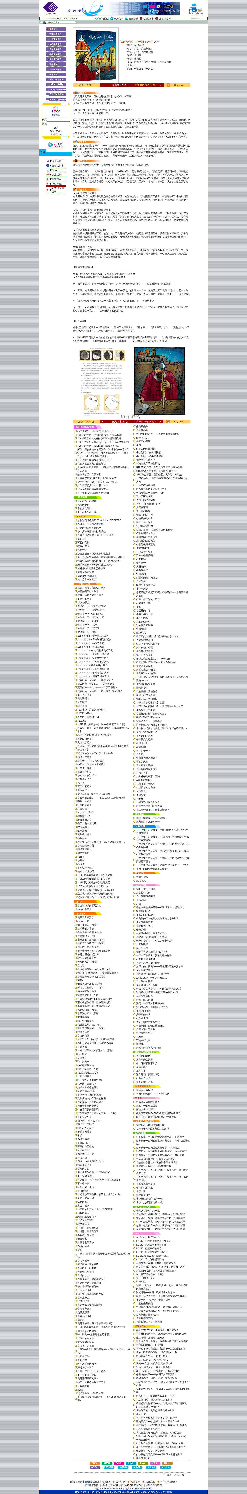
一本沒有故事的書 (145, 485)
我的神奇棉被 (143, 603)
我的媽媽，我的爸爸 (146, 691)
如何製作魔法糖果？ (146, 757)
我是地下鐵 (142, 1018)
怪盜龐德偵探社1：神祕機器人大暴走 (155, 1158)
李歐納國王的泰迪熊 (146, 536)
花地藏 (139, 1036)
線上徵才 (56, 161)
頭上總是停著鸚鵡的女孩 (90, 1293)
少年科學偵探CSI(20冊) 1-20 (92, 485)
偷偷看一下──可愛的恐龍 (90, 617)
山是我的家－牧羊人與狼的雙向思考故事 (157, 918)
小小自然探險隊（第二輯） (150, 1202)
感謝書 (81, 782)
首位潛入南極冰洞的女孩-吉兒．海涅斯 (156, 1417)
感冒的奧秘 (83, 504)
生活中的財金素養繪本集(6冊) (152, 868)
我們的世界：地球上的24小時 (151, 951)
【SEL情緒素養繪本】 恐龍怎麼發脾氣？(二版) (101, 1327)
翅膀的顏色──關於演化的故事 (152, 1007)
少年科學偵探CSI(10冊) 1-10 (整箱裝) (97, 478)
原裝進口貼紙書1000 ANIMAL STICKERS (99, 520)
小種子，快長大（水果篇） (91, 764)
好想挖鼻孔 (142, 772)
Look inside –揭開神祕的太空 (92, 657)
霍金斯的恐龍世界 (86, 958)
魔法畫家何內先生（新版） (150, 1274)
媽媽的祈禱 (83, 1246)
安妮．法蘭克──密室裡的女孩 (152, 1359)
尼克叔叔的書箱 (144, 970)
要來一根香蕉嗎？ (145, 555)
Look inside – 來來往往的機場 (93, 654)
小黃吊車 (82, 838)
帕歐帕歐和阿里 (144, 1187)
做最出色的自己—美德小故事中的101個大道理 (160, 1225)
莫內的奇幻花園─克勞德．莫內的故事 (156, 1263)
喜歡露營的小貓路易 (146, 673)
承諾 (79, 1135)
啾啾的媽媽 (142, 761)
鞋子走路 (82, 705)
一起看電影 (83, 1356)
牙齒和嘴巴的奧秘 (86, 501)
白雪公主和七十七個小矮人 (91, 1371)
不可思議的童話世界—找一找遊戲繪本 (156, 662)
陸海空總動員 (84, 849)
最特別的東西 (143, 1055)
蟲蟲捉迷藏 (83, 1139)
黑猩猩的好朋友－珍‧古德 (149, 1344)
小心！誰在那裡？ (86, 775)
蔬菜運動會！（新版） (89, 994)
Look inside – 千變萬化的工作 (93, 635)
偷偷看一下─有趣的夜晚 (90, 613)
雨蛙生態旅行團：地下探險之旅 (93, 1172)
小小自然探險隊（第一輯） (150, 1198)
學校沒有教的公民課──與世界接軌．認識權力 (160, 907)
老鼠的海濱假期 (144, 999)
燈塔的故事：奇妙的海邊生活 (151, 977)
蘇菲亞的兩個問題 (145, 448)
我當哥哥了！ (84, 1164)
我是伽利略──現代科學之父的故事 (154, 1399)
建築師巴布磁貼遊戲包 (89, 527)
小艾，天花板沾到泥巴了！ (91, 1382)
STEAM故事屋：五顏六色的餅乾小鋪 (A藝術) (159, 467)
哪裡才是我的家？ (86, 1363)
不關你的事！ (84, 598)
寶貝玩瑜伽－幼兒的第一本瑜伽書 (95, 753)
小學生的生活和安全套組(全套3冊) (95, 430)
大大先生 (141, 581)
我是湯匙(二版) (85, 1220)
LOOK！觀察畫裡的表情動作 (151, 1244)
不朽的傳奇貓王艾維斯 (148, 1428)
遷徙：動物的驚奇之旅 (148, 1021)
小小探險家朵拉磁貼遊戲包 (91, 531)
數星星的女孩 (143, 911)
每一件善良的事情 (145, 896)
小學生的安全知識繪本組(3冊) (93, 492)
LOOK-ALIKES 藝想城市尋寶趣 (152, 1255)
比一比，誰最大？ (86, 1083)
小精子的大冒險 (85, 928)
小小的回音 (142, 617)
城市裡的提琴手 (85, 1338)
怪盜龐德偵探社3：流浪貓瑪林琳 (153, 1166)
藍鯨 (79, 1249)
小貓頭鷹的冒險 (85, 1065)
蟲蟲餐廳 (141, 746)
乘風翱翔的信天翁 (145, 540)
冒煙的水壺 (83, 1275)
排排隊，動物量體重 (88, 1231)
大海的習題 (142, 876)
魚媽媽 (81, 1389)
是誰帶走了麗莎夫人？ (148, 1314)
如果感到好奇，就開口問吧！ (151, 933)
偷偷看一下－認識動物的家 (91, 606)
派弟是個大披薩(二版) (147, 1074)
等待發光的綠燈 (144, 739)
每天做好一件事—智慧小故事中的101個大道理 (160, 1214)
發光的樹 (141, 929)
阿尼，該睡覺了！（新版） (91, 987)
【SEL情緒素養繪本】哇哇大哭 (93, 882)
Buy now (179, 85)
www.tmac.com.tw (66, 18)
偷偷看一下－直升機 (88, 620)
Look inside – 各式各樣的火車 (93, 672)
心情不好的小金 (144, 518)
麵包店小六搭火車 (145, 459)
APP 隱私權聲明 (168, 1481)
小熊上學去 (83, 1297)
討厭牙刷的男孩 (85, 1242)
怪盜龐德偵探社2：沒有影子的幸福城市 (157, 1162)
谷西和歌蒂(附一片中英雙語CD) (153, 1093)
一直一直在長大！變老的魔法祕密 (154, 955)
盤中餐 (139, 1044)
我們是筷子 (142, 559)
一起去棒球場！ (144, 551)
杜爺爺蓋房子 (143, 1078)
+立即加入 (56, 134)
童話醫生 (141, 791)
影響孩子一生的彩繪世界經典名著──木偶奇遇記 (161, 1151)
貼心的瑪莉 (83, 1212)
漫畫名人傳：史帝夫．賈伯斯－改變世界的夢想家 (162, 1341)
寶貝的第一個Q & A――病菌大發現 (95, 683)
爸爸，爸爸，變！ (86, 1198)
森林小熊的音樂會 (145, 500)
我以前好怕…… (85, 1301)
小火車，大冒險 (85, 1345)
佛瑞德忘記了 (84, 1308)
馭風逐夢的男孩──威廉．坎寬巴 (153, 1355)
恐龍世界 (82, 549)
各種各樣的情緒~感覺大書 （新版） (96, 1050)
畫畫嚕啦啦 (83, 1017)
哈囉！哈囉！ (84, 1131)
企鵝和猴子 (142, 1067)
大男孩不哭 (142, 507)
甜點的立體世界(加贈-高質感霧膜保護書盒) (158, 1113)
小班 (138, 606)
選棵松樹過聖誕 (85, 1341)
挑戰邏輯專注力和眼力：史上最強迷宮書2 (99, 560)
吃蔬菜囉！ (83, 827)
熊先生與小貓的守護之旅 (149, 805)
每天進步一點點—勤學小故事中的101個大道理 (160, 1217)
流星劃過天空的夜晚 (88, 1264)
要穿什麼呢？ (84, 786)
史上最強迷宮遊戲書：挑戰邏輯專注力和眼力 (101, 557)
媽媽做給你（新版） (88, 1009)
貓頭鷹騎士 (142, 628)
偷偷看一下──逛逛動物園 (90, 609)
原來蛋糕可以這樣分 (146, 768)
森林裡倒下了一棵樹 (146, 984)
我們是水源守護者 (145, 959)
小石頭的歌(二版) (145, 914)
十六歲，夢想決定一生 (148, 1210)
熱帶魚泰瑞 (83, 1312)
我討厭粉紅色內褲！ (146, 787)
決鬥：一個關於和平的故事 (150, 1003)
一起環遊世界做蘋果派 (148, 802)
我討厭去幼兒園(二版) (88, 1024)
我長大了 (82, 720)
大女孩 (139, 754)
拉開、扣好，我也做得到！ (91, 587)
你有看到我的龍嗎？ (88, 1105)
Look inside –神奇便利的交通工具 (95, 650)
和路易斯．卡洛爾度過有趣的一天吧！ (156, 1395)
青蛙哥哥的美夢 (144, 765)
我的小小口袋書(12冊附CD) (91, 709)
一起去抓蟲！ (84, 1076)
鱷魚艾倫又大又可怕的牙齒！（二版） (97, 1113)
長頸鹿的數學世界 (145, 684)
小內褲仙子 (83, 1260)
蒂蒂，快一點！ (144, 522)
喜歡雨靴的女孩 (85, 1235)
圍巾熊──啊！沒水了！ (89, 1120)
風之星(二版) (143, 892)
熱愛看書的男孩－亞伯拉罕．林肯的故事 (157, 1330)
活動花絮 (56, 183)
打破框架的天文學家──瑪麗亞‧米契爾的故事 (159, 1454)
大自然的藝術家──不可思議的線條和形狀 (158, 433)
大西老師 (141, 566)
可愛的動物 (83, 542)
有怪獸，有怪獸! (144, 1090)
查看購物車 (165, 18)
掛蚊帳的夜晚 (143, 1010)
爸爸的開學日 (143, 548)
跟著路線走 (83, 1142)
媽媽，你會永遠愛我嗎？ (90, 1161)
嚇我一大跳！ (84, 801)
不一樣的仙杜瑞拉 (86, 1374)
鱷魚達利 (141, 573)
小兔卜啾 (82, 1046)
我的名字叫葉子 (85, 1127)
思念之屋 (82, 1360)
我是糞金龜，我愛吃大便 (90, 1393)
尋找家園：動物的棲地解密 (150, 1025)
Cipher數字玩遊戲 (86, 575)
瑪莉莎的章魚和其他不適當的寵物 (95, 1043)
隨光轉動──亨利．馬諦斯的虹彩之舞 (155, 1292)
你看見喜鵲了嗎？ (145, 1318)
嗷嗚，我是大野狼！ (146, 695)
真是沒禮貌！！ (85, 738)
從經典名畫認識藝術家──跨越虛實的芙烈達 (159, 1310)
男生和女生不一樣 (86, 512)
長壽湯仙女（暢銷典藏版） (91, 1279)
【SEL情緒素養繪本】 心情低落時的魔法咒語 (159, 706)
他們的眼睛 (142, 944)
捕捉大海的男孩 (144, 1032)
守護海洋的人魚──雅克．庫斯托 (153, 1367)
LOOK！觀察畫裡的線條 (149, 1248)
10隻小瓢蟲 (83, 602)
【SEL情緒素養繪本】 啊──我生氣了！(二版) (101, 724)
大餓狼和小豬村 (85, 1271)
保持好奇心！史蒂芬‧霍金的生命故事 (155, 1410)
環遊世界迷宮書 (85, 572)
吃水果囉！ (83, 830)
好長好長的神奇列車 (88, 591)
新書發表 (56, 179)
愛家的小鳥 (142, 430)
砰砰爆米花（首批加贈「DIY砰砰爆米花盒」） (101, 841)
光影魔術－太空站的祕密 (90, 1102)
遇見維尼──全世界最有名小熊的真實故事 (99, 1179)
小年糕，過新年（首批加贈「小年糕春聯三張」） (162, 728)
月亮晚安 (82, 702)
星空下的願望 (143, 441)
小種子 (81, 860)
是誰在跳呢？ (84, 771)
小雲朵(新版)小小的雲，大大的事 (94, 998)
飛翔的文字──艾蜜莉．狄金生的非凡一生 (158, 1421)
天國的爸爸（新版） (88, 961)
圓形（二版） (143, 437)
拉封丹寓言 (83, 1031)
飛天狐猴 (82, 1238)
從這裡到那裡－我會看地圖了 (151, 713)
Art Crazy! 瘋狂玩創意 (148, 1237)
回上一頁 (171, 1474)
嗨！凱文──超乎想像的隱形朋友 (94, 1334)
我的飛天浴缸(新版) (87, 1072)
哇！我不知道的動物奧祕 (90, 1079)
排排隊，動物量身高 (88, 1227)
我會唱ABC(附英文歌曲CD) (150, 1124)
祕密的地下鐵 (143, 1458)
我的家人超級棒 (144, 625)
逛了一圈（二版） (145, 1277)
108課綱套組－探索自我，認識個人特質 (98, 445)
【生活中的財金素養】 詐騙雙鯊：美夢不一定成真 (162, 865)
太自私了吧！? (85, 742)
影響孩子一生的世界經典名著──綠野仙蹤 (158, 1147)
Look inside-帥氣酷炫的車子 (92, 665)
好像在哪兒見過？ (145, 533)
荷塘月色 (82, 1157)
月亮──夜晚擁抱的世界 (148, 503)
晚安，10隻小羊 (85, 871)
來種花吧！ (83, 790)
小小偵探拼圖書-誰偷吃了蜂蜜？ (94, 735)
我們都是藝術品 (144, 1303)
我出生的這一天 (144, 514)
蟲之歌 (81, 965)
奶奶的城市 (83, 1201)
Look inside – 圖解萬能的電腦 (93, 676)
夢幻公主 (82, 538)
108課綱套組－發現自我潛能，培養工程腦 (99, 434)
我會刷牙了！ (84, 779)
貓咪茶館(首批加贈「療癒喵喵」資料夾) (157, 636)
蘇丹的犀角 (142, 947)
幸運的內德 (83, 1035)
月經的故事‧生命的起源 (148, 962)
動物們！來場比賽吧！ (148, 643)
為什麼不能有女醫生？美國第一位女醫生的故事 (161, 1348)
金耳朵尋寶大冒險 (145, 1183)
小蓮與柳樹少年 (144, 614)
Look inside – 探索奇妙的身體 (93, 661)
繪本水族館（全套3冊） (89, 474)
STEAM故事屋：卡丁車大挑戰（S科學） (157, 470)
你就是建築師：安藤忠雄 (149, 1321)
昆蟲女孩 (141, 1414)
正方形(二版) (84, 1316)
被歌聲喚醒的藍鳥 (145, 544)
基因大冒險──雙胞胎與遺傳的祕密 (154, 529)
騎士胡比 (82, 1054)
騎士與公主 (83, 1061)
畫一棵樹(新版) (85, 1175)
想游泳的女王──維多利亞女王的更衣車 (156, 1374)
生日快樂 (141, 794)
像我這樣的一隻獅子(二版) (150, 492)
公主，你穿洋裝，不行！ (149, 599)
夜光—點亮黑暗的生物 (148, 717)
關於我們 (118, 18)
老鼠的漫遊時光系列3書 (148, 1047)
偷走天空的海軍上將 (146, 732)
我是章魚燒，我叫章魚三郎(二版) (94, 1323)
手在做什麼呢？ (85, 867)
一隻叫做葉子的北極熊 (148, 463)
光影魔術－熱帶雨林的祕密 (91, 1098)
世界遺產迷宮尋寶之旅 (89, 1282)
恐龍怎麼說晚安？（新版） (91, 943)
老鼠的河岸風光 (144, 995)
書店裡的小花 (143, 610)
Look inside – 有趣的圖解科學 (93, 668)
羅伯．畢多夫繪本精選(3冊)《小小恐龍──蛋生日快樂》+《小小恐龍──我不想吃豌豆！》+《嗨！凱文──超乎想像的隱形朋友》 (103, 453)
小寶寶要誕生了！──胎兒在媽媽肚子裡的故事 (101, 797)
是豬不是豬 (142, 426)
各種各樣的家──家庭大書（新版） (95, 969)
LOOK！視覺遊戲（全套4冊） (93, 886)
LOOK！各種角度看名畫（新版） (153, 1240)
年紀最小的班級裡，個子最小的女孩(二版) (99, 1194)
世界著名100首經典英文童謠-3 (152, 1128)
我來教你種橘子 (85, 713)
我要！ (81, 856)
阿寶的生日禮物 (85, 1146)
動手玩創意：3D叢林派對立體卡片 (95, 564)
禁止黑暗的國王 (144, 496)
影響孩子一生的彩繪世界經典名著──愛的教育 (160, 1154)
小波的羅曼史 (84, 909)
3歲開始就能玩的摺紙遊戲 (91, 568)
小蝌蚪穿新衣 (84, 1116)
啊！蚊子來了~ (144, 750)
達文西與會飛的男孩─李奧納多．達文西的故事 (160, 1266)
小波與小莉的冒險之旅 (89, 905)
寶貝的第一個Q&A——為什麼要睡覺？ (97, 687)
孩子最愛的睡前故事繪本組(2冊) (94, 459)
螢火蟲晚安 (83, 1150)
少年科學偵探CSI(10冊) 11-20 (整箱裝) (97, 481)
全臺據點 (133, 18)
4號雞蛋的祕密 (144, 780)
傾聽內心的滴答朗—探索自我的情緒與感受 (158, 988)
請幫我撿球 (142, 687)
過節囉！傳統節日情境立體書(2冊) (95, 893)
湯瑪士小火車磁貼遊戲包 (90, 524)
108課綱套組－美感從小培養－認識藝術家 (99, 438)
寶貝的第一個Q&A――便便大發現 (95, 679)
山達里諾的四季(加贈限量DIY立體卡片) (156, 1116)
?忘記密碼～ (56, 131)
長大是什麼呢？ (85, 812)
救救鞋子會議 (143, 1194)
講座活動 (56, 174)
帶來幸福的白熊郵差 (88, 1286)
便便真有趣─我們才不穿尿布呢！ (94, 793)
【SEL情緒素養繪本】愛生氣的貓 (94, 875)
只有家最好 (83, 1385)
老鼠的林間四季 (144, 981)
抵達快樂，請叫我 (145, 1029)
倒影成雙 (141, 1281)
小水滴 (81, 864)
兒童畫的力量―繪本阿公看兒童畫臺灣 (156, 1270)
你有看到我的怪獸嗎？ (89, 1109)
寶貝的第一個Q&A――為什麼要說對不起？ (99, 691)
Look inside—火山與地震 (90, 646)
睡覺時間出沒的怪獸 (146, 577)
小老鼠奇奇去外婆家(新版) (91, 976)
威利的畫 (141, 1070)
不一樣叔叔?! (84, 1183)
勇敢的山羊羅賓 (144, 922)
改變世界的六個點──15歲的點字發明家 (157, 1378)
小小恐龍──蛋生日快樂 (148, 452)
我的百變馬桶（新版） (89, 1068)
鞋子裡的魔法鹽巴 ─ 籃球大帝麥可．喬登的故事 (161, 1333)
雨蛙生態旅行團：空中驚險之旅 (93, 1002)
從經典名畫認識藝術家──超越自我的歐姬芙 (159, 1307)
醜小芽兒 (141, 632)
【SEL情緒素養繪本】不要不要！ (94, 878)
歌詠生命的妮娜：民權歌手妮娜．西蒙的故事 (159, 1443)
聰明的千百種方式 (145, 584)
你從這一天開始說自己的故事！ (152, 936)
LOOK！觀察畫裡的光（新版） (152, 1252)
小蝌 (138, 444)
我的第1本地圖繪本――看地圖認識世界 (98, 972)
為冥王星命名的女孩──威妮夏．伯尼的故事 (159, 1432)
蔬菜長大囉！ (84, 834)
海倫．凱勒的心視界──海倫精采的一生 (156, 1352)
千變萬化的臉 (84, 508)
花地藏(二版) (143, 1040)
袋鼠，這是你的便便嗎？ (90, 595)
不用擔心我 (142, 743)
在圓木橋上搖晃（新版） (90, 932)
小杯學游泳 (142, 588)
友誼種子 (82, 1057)
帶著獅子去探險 (144, 665)
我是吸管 (141, 562)
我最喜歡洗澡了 (85, 917)
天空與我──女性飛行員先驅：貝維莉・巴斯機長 (161, 1425)
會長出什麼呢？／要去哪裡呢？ (152, 809)
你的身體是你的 (144, 640)
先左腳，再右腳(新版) (88, 946)
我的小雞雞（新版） (88, 924)
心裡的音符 (83, 1168)
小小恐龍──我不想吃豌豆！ (151, 456)
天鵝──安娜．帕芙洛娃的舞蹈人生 (154, 1363)
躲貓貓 (81, 1319)
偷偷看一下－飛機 (86, 631)
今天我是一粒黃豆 (86, 823)
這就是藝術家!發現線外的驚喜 (152, 724)
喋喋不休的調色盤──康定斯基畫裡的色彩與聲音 (161, 1296)
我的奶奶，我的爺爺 (146, 698)
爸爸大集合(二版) (86, 1091)
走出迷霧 (141, 899)
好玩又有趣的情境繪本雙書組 (92, 489)
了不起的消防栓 (144, 735)
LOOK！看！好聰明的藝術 (150, 1259)
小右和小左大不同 (145, 709)
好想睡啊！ (83, 808)
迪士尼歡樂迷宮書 (86, 579)
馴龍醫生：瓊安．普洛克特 (150, 1450)
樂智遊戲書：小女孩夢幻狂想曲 (93, 553)
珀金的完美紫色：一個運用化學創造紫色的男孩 (161, 1446)
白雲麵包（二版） (86, 935)
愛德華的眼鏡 (143, 511)
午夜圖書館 (83, 1190)
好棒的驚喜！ (84, 804)
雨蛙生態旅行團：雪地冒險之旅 (93, 1006)
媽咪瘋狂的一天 (85, 1153)
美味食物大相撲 (144, 647)
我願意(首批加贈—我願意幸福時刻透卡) (157, 992)
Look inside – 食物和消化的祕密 (94, 639)
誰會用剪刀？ (84, 819)
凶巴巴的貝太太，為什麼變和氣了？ (96, 1209)
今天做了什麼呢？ (145, 783)
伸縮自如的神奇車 (145, 651)
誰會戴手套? (83, 815)
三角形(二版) (84, 1290)
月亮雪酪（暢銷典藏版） (90, 1304)
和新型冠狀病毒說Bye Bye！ (151, 488)
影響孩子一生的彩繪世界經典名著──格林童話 (160, 1136)
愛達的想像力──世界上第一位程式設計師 (158, 1370)
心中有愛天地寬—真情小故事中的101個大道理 (160, 1221)
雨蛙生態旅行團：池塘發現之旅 (93, 950)
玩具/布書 (148, 18)
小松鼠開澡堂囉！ (86, 845)
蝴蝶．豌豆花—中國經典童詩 (151, 817)
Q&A (54, 170)
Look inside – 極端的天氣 (90, 643)
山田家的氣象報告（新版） (91, 939)
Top (182, 1474)
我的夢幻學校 (143, 621)
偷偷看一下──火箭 (87, 624)
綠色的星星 (142, 570)
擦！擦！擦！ (84, 694)
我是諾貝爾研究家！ (88, 1378)
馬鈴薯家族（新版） (88, 991)
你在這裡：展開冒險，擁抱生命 (152, 973)
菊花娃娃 (82, 980)
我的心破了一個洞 (145, 888)
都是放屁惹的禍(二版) (88, 954)
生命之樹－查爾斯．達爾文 (150, 1337)
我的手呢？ (83, 698)
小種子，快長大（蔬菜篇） (91, 760)
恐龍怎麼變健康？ (86, 1216)
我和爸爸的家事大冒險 (148, 776)
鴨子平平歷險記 (85, 1124)
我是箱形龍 (83, 1224)
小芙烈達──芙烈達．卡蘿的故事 (153, 1299)
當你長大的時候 (144, 925)
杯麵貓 (139, 798)
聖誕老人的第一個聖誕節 (149, 720)
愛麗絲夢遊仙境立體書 (148, 1101)
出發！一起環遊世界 (146, 1105)
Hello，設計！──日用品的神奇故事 (154, 940)
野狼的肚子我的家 (86, 1267)
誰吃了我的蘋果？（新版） (91, 1028)
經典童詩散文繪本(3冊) (148, 821)
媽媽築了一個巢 (85, 1367)
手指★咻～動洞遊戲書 (89, 1094)
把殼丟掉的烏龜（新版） (90, 983)
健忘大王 (141, 1191)
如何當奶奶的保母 (86, 1330)
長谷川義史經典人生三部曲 (91, 463)
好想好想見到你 (144, 525)
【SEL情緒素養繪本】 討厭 (150, 702)
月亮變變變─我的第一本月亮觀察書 (95, 1039)
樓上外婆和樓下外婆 (146, 1063)
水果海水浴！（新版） (89, 1013)
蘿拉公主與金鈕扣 (145, 1109)
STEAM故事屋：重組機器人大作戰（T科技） (159, 474)
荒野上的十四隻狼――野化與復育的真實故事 (159, 966)
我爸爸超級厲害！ (86, 1020)
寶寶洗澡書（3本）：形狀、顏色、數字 (98, 897)
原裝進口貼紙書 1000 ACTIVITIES (95, 535)
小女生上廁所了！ (86, 767)
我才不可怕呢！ (144, 654)
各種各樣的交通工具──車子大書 (153, 658)
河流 (138, 903)
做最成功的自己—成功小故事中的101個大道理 (160, 1229)
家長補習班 (83, 1205)
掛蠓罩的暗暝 (143, 1014)
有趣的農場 (83, 546)
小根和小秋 (83, 921)
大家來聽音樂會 (144, 1059)
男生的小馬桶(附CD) (88, 716)
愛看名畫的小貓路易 (146, 669)
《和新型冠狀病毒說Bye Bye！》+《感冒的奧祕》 (103, 442)
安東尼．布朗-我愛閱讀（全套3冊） (96, 889)
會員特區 (104, 18)
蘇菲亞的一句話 (85, 1187)
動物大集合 (83, 852)
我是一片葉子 (84, 756)
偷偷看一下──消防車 (88, 628)
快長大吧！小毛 (144, 1081)
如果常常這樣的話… (87, 1087)
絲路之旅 (141, 880)
